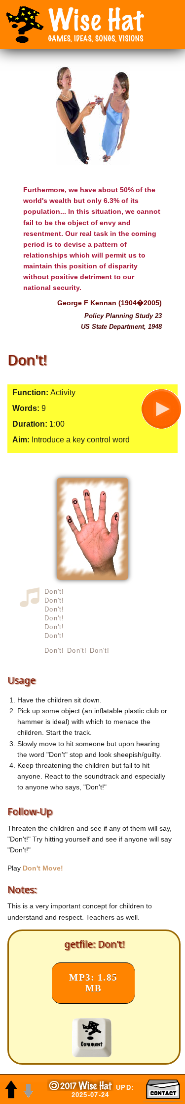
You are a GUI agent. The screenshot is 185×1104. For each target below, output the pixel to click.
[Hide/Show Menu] (24, 24)
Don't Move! (43, 868)
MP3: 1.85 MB (93, 982)
